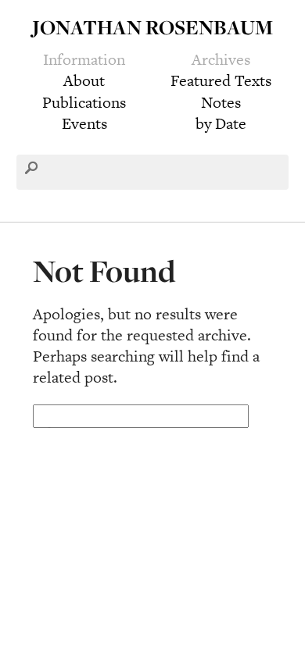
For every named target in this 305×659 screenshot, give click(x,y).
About (84, 80)
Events (84, 123)
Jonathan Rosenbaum (152, 27)
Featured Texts (220, 80)
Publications (84, 102)
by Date (221, 123)
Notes (221, 102)
